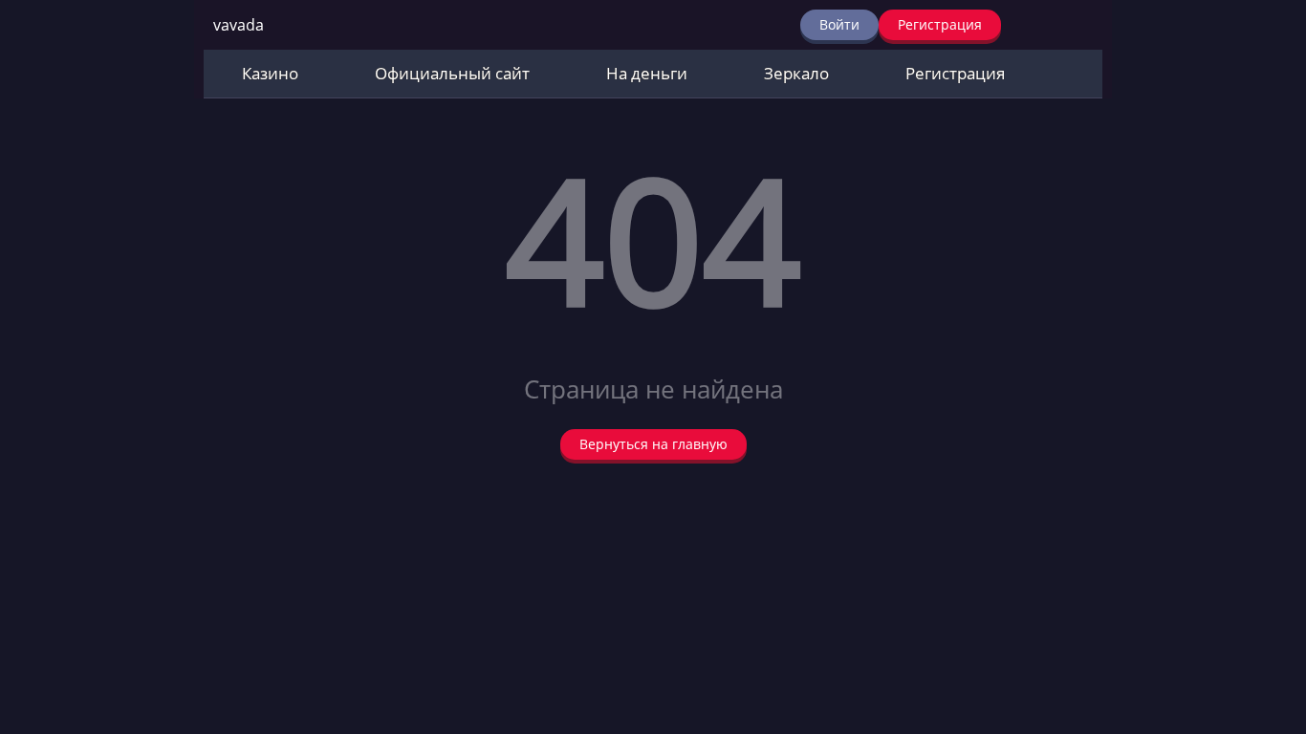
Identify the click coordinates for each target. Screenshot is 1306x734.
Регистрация (940, 24)
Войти (839, 24)
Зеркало (796, 73)
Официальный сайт (452, 73)
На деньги (646, 73)
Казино (270, 73)
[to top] (1263, 619)
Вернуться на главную (653, 444)
